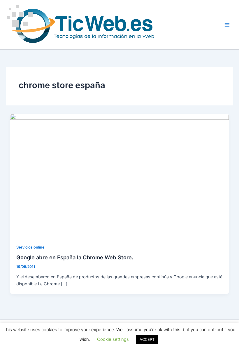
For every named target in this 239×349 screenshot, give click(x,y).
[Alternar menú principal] (227, 25)
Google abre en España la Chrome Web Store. (74, 257)
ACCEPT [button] (147, 339)
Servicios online (30, 247)
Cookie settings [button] (113, 339)
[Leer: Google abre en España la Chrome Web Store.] (119, 175)
